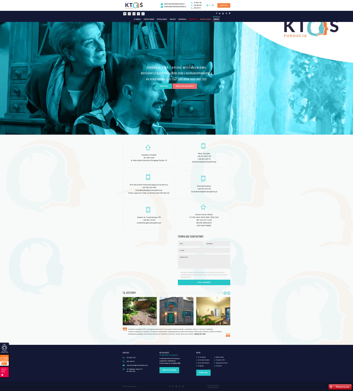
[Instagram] (179, 386)
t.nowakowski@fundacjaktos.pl (204, 191)
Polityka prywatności (213, 385)
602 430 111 (197, 8)
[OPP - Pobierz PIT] (4, 360)
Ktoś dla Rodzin (149, 19)
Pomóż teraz (224, 5)
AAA (134, 14)
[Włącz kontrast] (124, 13)
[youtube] (223, 13)
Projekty (173, 19)
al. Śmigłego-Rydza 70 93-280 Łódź (134, 370)
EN (213, 5)
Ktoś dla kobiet (162, 19)
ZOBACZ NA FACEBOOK (169, 370)
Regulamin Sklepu (213, 387)
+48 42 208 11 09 (204, 156)
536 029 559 (198, 5)
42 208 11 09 (197, 3)
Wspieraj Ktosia (205, 19)
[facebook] (216, 13)
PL (210, 5)
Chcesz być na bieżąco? (168, 355)
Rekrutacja (182, 19)
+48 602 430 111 (204, 159)
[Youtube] (176, 386)
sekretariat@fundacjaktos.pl (174, 4)
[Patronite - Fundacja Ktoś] (4, 348)
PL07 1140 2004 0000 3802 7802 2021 (186, 79)
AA (129, 14)
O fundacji (137, 19)
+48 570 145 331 (204, 189)
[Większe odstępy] (143, 13)
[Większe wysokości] (138, 13)
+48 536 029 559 (149, 187)
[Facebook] (170, 386)
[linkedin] (219, 13)
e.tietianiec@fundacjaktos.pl (149, 223)
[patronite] (229, 13)
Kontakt (216, 19)
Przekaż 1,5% (193, 19)
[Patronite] (182, 386)
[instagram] (226, 13)
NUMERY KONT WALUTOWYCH (185, 86)
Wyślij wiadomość (204, 282)
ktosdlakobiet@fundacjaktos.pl (175, 7)
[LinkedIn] (173, 386)
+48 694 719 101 (148, 220)
